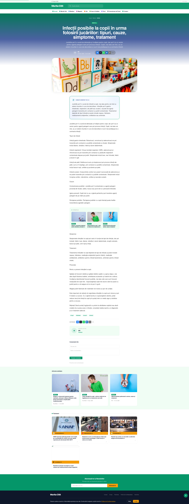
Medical (72, 11)
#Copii (72, 315)
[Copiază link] (113, 52)
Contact (126, 11)
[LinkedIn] (106, 52)
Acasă (55, 11)
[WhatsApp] (103, 52)
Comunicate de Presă (114, 11)
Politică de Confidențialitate (127, 494)
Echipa (110, 494)
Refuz (129, 501)
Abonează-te (112, 485)
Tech (104, 11)
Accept (135, 501)
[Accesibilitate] (186, 495)
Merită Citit (64, 11)
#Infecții (91, 315)
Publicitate (116, 494)
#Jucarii (85, 315)
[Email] (110, 52)
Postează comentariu (76, 358)
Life (87, 11)
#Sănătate (78, 315)
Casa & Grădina (95, 11)
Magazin (80, 11)
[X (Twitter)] (100, 52)
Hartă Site (136, 494)
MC (78, 52)
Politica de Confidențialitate (108, 501)
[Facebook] (97, 52)
